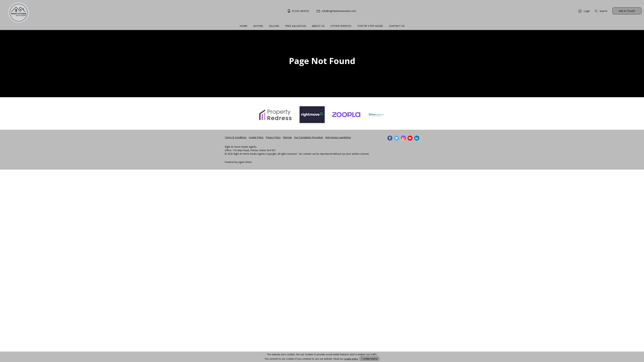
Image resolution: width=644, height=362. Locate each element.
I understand (369, 358)
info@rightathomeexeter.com (338, 11)
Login (586, 11)
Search (603, 11)
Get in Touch (627, 11)
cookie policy (351, 358)
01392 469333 (300, 11)
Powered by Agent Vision (238, 162)
